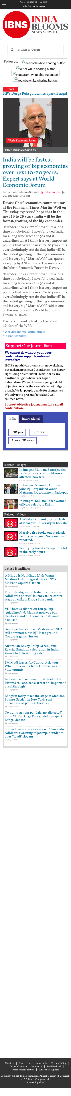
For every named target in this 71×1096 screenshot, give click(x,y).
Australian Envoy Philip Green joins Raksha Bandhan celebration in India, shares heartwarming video (32, 650)
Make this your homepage (34, 6)
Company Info (42, 1079)
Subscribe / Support (49, 1070)
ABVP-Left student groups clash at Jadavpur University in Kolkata (43, 521)
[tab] (12, 419)
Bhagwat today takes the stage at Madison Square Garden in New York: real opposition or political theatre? (35, 700)
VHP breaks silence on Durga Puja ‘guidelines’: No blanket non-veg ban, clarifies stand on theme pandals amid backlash (32, 614)
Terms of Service (18, 1066)
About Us (9, 1063)
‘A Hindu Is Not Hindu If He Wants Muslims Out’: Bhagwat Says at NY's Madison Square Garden (30, 579)
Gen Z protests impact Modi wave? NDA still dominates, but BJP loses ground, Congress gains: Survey (34, 633)
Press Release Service (23, 1070)
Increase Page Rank (35, 1082)
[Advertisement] (35, 903)
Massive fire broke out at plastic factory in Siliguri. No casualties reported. (42, 536)
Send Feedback (54, 1066)
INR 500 (17, 432)
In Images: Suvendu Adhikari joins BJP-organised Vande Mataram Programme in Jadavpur (43, 489)
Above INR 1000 (22, 440)
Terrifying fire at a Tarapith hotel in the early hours (43, 550)
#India (40, 332)
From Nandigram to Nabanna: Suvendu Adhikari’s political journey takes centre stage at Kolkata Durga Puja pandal (34, 596)
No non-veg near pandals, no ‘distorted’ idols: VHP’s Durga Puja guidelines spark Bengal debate (34, 716)
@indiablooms (50, 192)
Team (21, 1063)
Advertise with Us (37, 1063)
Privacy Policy (58, 1063)
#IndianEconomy (14, 336)
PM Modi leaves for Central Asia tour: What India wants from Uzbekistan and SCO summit (33, 666)
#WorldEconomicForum (19, 332)
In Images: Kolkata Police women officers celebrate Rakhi (43, 503)
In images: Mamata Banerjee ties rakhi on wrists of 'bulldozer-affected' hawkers (42, 473)
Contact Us (36, 1066)
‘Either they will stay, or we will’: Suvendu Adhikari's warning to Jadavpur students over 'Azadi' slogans (34, 733)
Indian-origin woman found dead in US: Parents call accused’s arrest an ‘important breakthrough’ (35, 683)
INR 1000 (38, 432)
